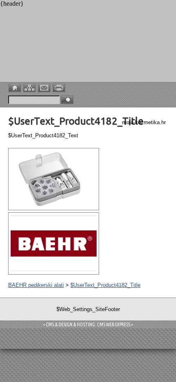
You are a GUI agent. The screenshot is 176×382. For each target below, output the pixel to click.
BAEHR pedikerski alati (36, 285)
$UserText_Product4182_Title (105, 285)
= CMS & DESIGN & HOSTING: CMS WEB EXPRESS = (88, 324)
